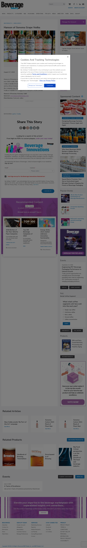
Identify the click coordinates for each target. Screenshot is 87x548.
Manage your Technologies (35, 85)
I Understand (50, 85)
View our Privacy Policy (47, 81)
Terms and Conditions (39, 74)
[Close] (68, 57)
